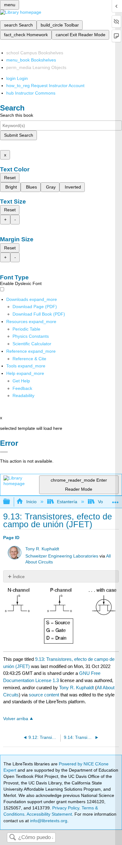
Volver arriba (15, 718)
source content (44, 694)
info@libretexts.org (48, 820)
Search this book (16, 115)
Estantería (67, 501)
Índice (19, 576)
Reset (10, 177)
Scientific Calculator (32, 343)
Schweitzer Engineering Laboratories (61, 556)
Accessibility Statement (49, 814)
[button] (22, 388)
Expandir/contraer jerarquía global (10, 502)
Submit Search (18, 135)
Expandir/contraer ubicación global (115, 500)
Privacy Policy (65, 807)
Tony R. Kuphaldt (42, 549)
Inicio (31, 501)
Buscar (12, 838)
